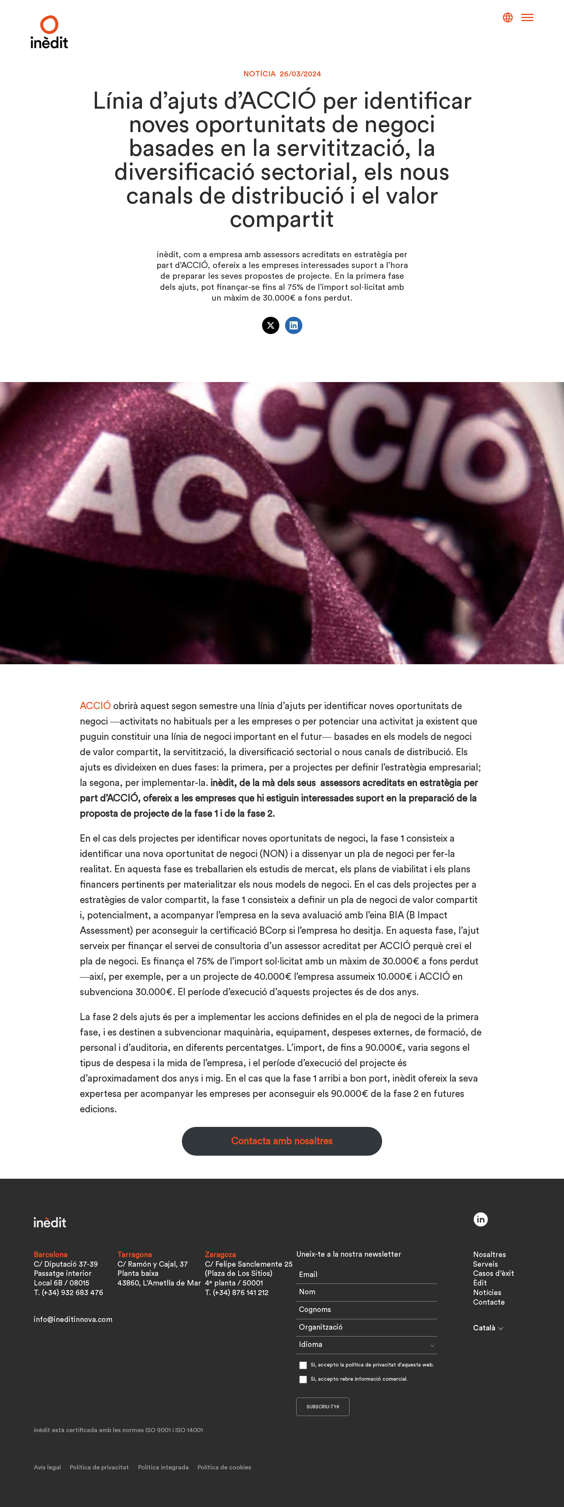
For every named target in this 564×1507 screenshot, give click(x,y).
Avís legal (47, 1467)
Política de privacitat (99, 1467)
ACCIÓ (95, 706)
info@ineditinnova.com (73, 1319)
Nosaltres (489, 1255)
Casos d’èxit (493, 1273)
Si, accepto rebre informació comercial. (359, 1379)
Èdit (480, 1283)
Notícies (487, 1293)
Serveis (485, 1264)
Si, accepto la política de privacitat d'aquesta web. (372, 1365)
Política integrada (163, 1467)
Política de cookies (224, 1467)
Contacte (489, 1302)
